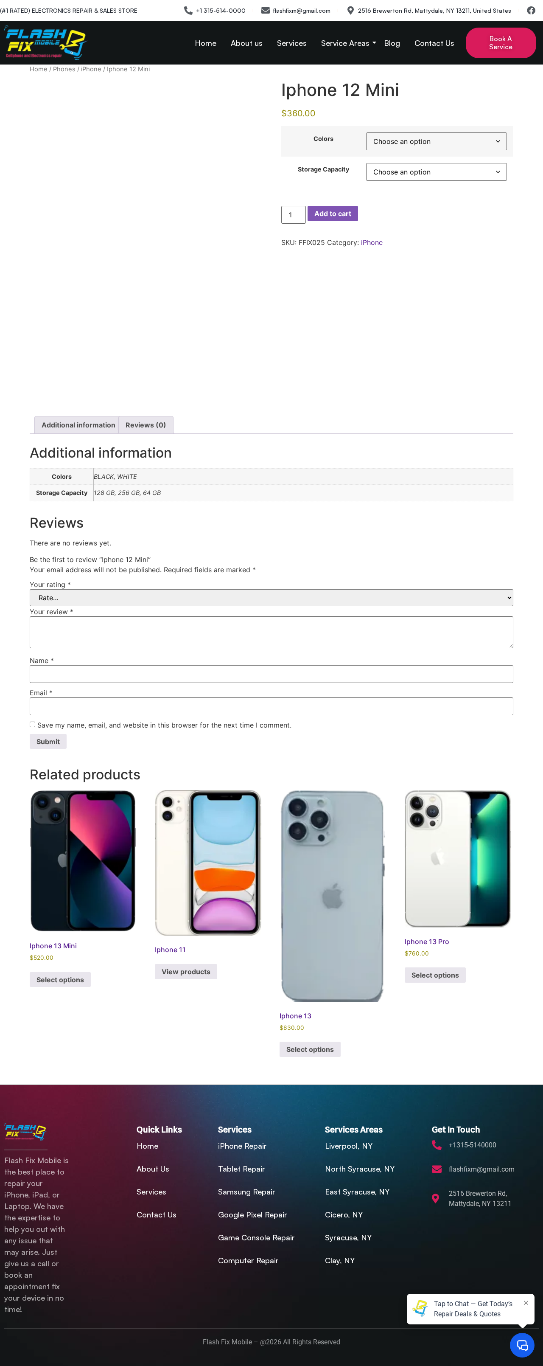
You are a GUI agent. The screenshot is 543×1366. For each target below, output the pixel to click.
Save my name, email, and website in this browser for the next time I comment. (164, 725)
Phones (64, 69)
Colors (323, 139)
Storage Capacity (323, 169)
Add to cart (332, 213)
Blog (392, 43)
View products (186, 971)
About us (247, 43)
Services (292, 43)
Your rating (50, 584)
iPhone (91, 69)
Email (41, 692)
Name (42, 660)
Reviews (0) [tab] (146, 425)
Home (205, 43)
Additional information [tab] (78, 425)
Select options (60, 979)
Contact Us (434, 43)
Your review (51, 611)
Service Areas (345, 43)
